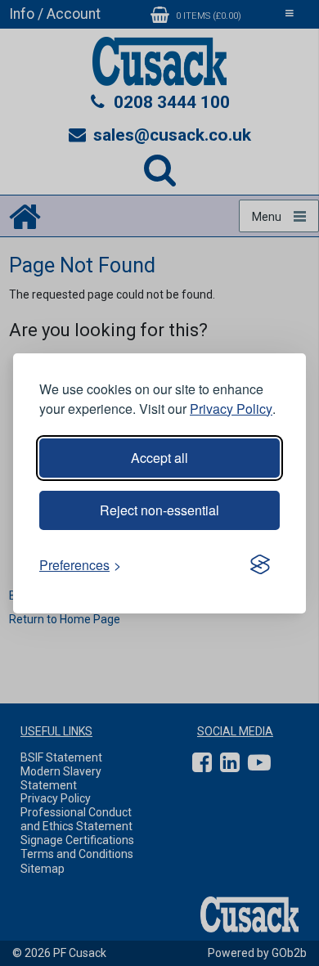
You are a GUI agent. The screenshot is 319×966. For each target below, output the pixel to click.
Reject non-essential (159, 510)
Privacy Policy (231, 408)
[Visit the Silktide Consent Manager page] (260, 565)
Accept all (159, 457)
